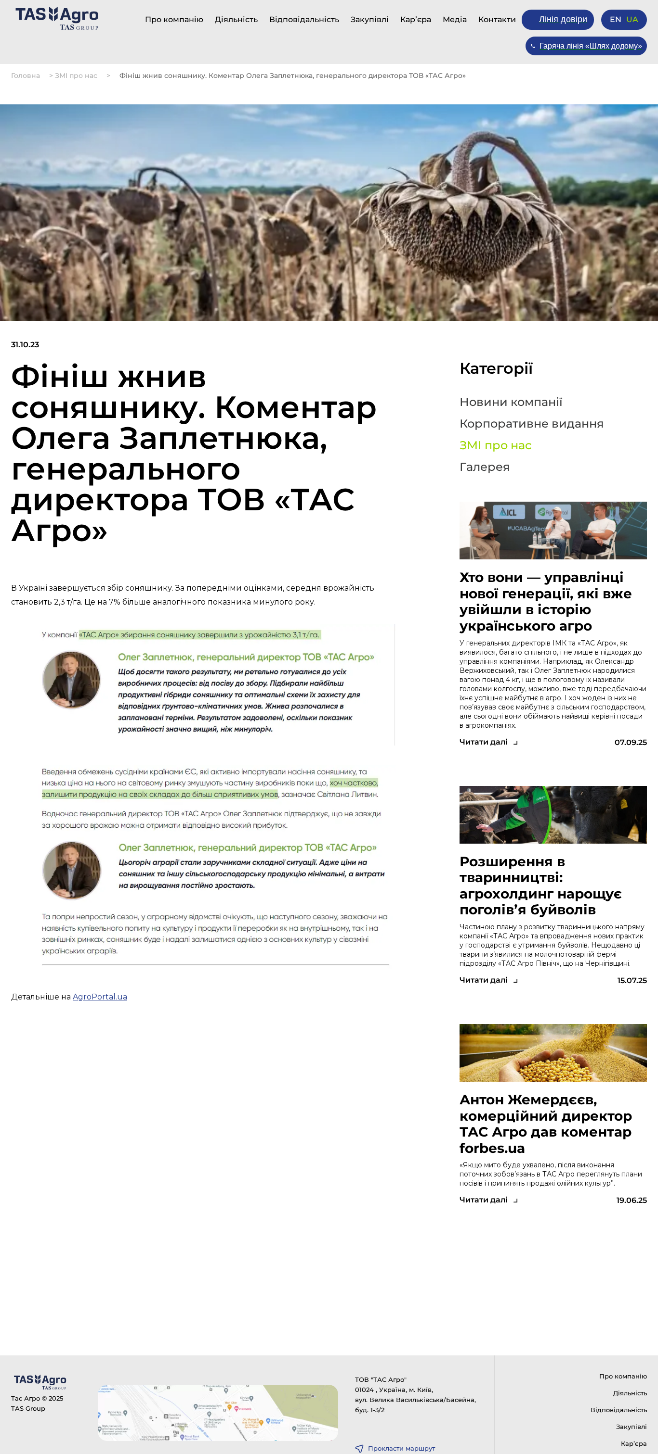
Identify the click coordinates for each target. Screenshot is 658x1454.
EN (615, 20)
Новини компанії (511, 402)
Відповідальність (304, 19)
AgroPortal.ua (100, 996)
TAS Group (28, 1408)
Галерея (485, 467)
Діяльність (236, 19)
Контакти (497, 19)
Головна (25, 75)
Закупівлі (370, 19)
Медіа (455, 19)
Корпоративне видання (532, 424)
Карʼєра (415, 19)
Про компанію (174, 19)
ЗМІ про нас (76, 75)
